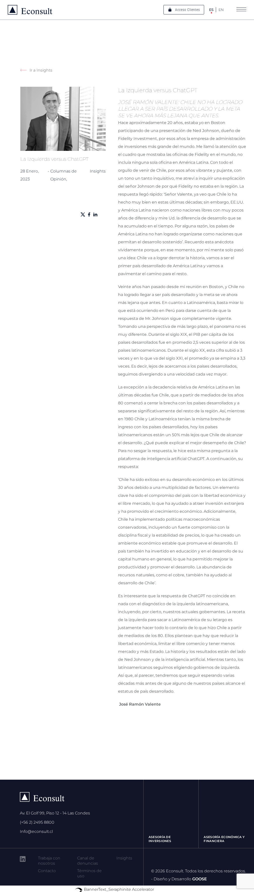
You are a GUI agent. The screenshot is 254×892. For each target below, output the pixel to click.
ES (211, 9)
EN (221, 9)
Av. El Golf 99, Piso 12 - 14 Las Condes (55, 813)
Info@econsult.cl (36, 831)
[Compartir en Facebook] (89, 214)
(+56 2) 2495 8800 (37, 822)
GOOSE (199, 879)
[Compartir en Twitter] (82, 214)
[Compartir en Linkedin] (95, 214)
